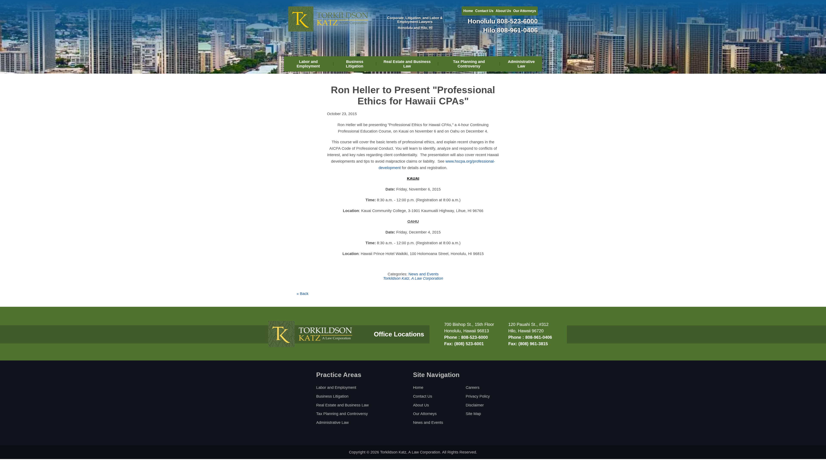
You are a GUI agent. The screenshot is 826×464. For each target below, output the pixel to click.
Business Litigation (354, 64)
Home (468, 11)
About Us (503, 11)
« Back (302, 294)
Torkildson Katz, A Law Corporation (413, 278)
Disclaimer (475, 405)
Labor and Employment (308, 64)
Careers (472, 387)
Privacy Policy (478, 396)
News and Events (423, 274)
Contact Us (484, 11)
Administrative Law (521, 64)
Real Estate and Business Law (407, 64)
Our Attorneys (524, 11)
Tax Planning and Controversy (469, 64)
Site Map (473, 414)
